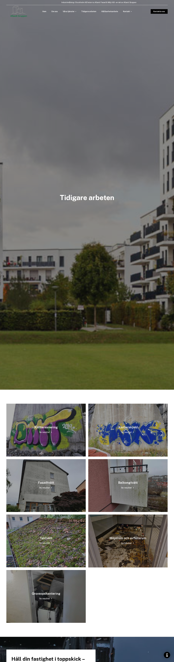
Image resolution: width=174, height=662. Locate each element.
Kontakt (126, 11)
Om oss (54, 11)
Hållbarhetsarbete (109, 11)
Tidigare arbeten (88, 11)
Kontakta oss (159, 11)
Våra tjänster (69, 11)
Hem (44, 11)
